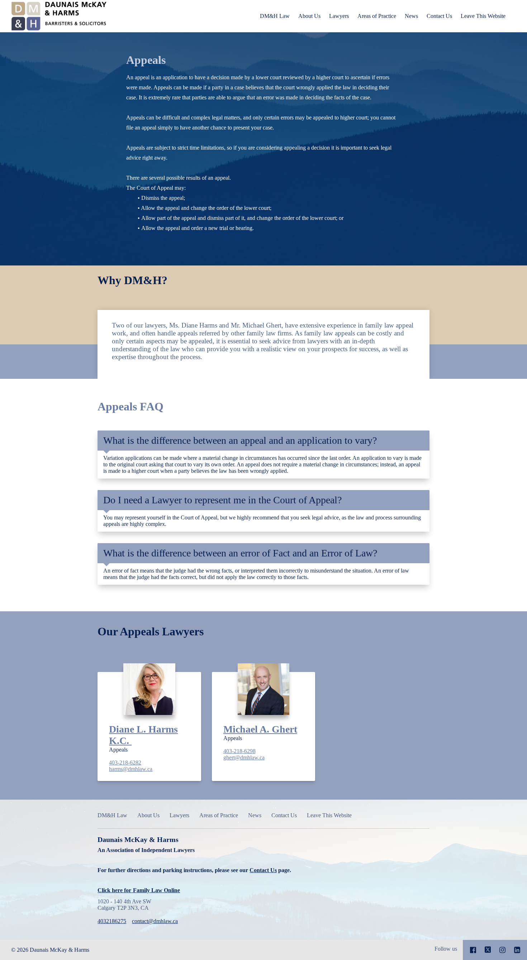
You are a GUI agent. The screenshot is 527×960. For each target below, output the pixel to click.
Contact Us (439, 16)
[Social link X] (488, 950)
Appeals (146, 59)
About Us (309, 16)
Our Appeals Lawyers (151, 631)
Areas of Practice (376, 16)
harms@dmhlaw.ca (130, 769)
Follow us (446, 949)
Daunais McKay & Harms (195, 865)
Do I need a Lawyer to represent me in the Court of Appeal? (222, 499)
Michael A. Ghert (260, 729)
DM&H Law (275, 16)
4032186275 (112, 921)
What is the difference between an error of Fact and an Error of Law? (240, 553)
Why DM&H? (132, 280)
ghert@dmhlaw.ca (244, 757)
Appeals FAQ (130, 406)
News (411, 16)
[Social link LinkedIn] (517, 950)
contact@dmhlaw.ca (155, 921)
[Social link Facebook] (473, 950)
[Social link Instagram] (502, 950)
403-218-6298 (239, 751)
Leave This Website (483, 16)
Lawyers (339, 16)
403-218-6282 (125, 762)
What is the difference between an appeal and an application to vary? (240, 440)
